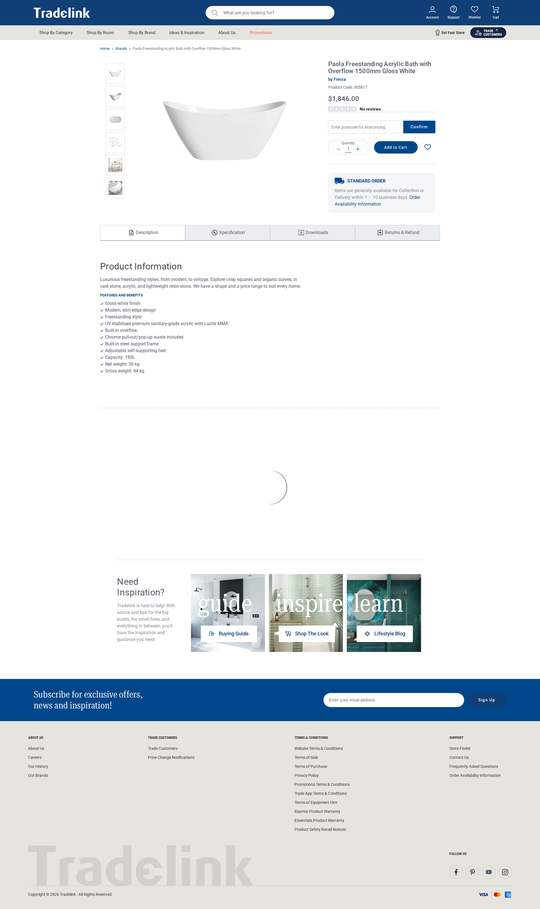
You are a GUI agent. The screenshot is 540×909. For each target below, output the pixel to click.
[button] (115, 73)
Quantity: (348, 143)
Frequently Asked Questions (473, 766)
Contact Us (459, 757)
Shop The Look (311, 633)
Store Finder (460, 748)
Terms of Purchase (310, 766)
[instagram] (505, 872)
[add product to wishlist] (427, 148)
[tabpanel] (228, 613)
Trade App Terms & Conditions (320, 793)
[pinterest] (472, 872)
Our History (38, 766)
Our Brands (38, 775)
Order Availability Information (475, 775)
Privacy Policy (306, 775)
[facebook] (456, 872)
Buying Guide (234, 633)
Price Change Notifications (171, 757)
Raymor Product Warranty (317, 811)
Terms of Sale (306, 757)
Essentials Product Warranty (319, 820)
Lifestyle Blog (389, 633)
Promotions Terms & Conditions (322, 784)
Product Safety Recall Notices (320, 829)
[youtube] (489, 872)
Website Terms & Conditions (318, 748)
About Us (36, 748)
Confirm (419, 126)
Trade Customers (163, 748)
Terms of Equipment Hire (315, 802)
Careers (35, 757)
